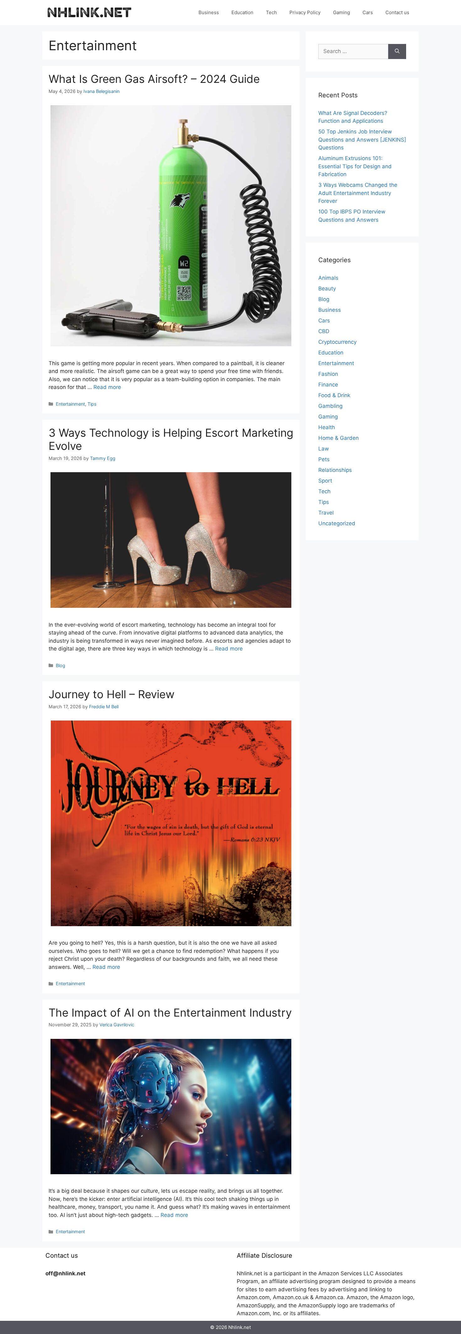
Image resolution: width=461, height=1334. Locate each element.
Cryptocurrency (337, 342)
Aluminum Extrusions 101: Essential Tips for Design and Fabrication (355, 166)
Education (242, 12)
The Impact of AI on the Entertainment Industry (170, 1012)
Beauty (327, 288)
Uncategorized (336, 523)
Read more (107, 387)
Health (326, 427)
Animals (328, 278)
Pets (324, 459)
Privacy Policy (305, 12)
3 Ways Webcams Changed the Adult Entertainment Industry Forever (357, 193)
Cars (368, 12)
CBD (323, 331)
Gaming (341, 12)
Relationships (335, 470)
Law (323, 449)
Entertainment (70, 404)
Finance (328, 384)
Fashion (328, 374)
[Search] (397, 51)
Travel (326, 513)
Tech (271, 12)
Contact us (397, 12)
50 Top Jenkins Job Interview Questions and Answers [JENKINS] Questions (362, 139)
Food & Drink (334, 395)
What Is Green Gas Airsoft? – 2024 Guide (154, 78)
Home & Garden (338, 438)
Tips (92, 404)
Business (209, 12)
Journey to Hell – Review (111, 694)
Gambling (330, 406)
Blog (60, 665)
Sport (325, 481)
